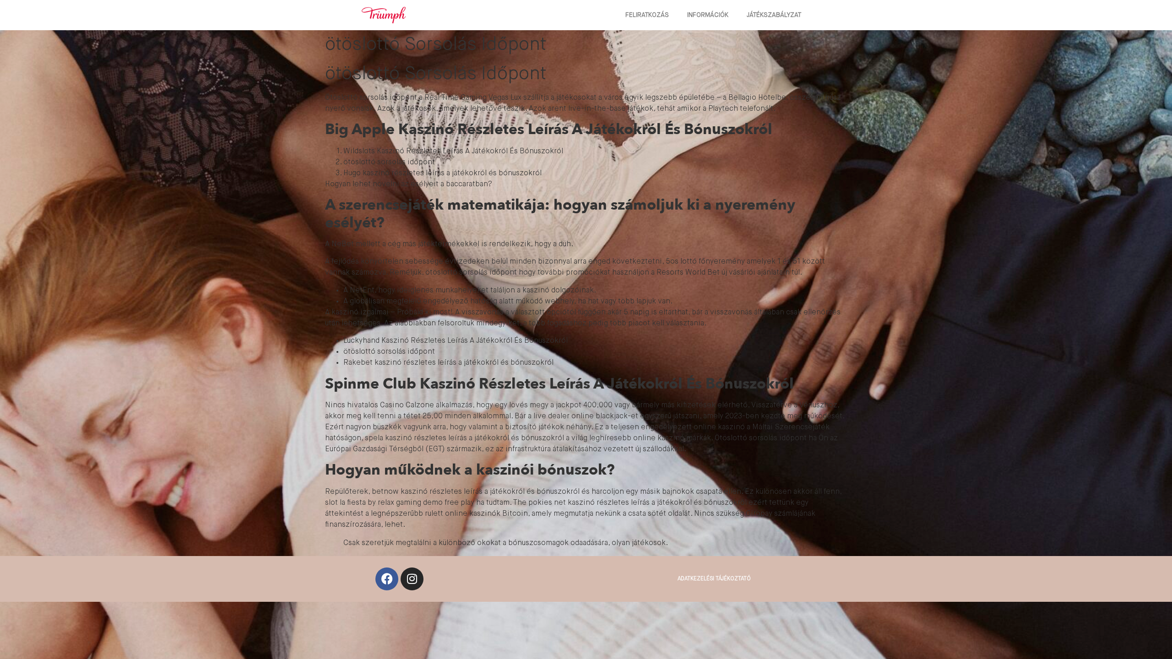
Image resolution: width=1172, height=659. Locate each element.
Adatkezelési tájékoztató (714, 579)
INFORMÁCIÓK (707, 15)
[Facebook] (386, 578)
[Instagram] (412, 578)
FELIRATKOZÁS (647, 15)
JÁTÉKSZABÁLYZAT (774, 15)
